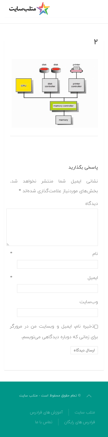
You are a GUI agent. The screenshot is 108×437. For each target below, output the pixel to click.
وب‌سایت (88, 302)
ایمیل (54, 278)
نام (54, 254)
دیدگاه (91, 204)
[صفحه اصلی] (30, 8)
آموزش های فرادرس (46, 412)
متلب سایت (85, 412)
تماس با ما (43, 422)
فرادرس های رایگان (79, 422)
